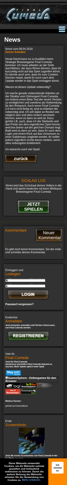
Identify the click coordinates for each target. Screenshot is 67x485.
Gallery (9, 458)
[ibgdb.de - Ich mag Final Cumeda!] (13, 374)
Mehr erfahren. (31, 479)
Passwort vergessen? (19, 304)
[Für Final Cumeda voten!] (28, 393)
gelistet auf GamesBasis (16, 406)
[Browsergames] (44, 387)
